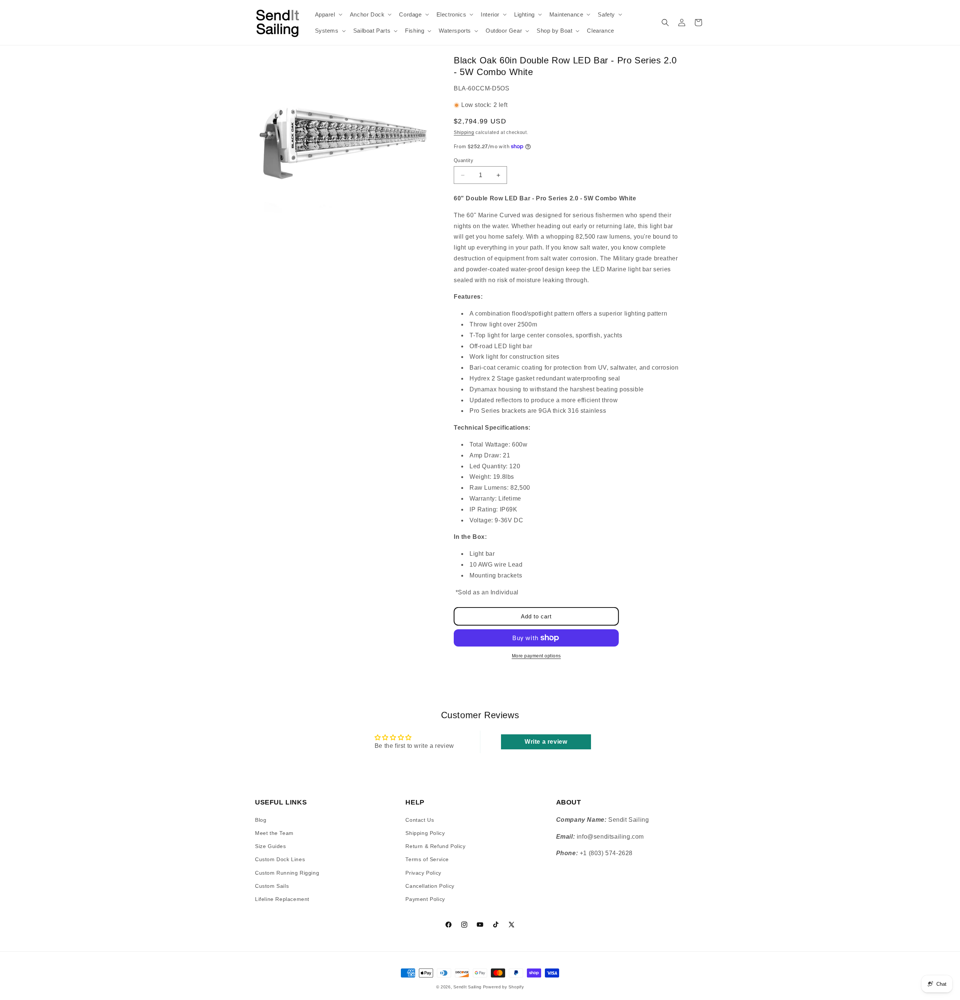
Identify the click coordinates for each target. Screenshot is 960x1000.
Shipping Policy (425, 833)
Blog (260, 820)
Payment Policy (425, 899)
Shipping (464, 132)
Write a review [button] (546, 741)
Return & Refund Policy (435, 846)
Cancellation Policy (429, 886)
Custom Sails (272, 886)
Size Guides (270, 846)
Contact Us (419, 820)
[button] (327, 14)
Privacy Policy (423, 872)
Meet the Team (274, 833)
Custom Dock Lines (280, 859)
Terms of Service (427, 859)
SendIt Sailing (467, 987)
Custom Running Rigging (287, 872)
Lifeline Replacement (282, 899)
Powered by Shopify (503, 987)
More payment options (536, 656)
